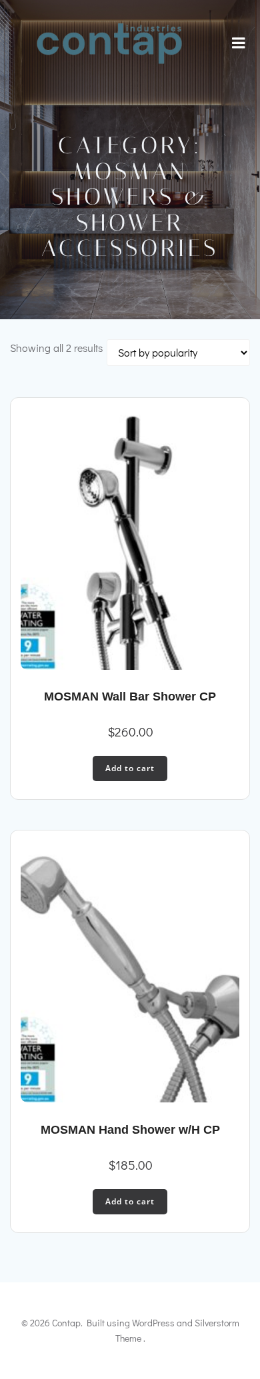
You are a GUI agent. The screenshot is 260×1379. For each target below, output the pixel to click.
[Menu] (238, 43)
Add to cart (130, 768)
